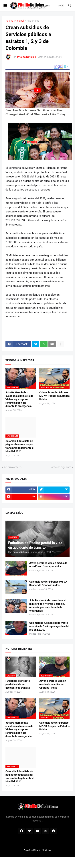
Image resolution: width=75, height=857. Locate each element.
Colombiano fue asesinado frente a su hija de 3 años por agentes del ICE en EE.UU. (49, 626)
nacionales (33, 20)
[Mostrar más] (60, 344)
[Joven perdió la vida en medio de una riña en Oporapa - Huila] (16, 568)
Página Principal (14, 20)
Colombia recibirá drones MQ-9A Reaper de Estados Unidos (54, 396)
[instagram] (45, 831)
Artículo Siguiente (61, 467)
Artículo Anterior (13, 467)
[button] (5, 6)
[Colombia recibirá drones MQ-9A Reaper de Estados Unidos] (16, 587)
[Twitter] (35, 344)
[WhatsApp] (44, 344)
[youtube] (37, 831)
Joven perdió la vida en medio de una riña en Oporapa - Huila (48, 565)
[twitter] (29, 831)
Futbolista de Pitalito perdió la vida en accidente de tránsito (17, 684)
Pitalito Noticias (42, 850)
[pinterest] (53, 831)
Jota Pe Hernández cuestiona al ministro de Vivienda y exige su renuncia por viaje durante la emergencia (19, 399)
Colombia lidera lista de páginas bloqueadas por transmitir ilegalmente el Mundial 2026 (19, 446)
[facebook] (21, 831)
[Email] (52, 344)
